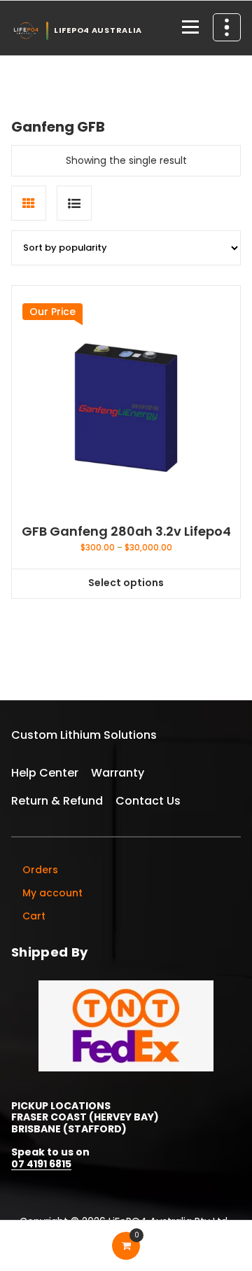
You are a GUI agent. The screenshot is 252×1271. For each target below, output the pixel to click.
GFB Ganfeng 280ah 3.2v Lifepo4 (126, 532)
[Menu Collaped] (190, 28)
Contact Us (148, 801)
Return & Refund (57, 801)
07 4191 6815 (41, 1164)
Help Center (44, 773)
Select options (126, 583)
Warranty (117, 773)
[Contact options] (227, 27)
